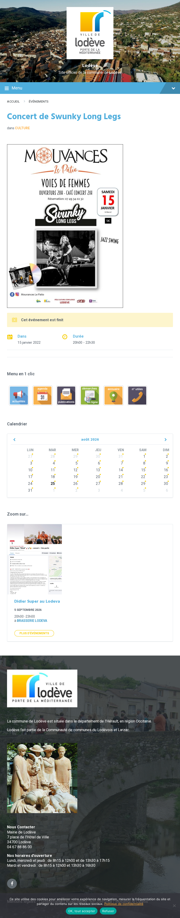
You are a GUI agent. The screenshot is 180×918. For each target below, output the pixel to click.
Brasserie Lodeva (32, 621)
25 (53, 483)
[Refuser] (174, 905)
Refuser (108, 911)
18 (53, 477)
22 (143, 477)
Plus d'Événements (34, 633)
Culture (22, 128)
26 (75, 483)
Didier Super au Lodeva (37, 601)
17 (30, 477)
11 (53, 470)
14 (121, 470)
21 (121, 477)
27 (30, 456)
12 (75, 470)
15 (143, 470)
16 (166, 470)
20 (98, 477)
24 (30, 483)
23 (166, 477)
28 (53, 456)
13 (98, 470)
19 (75, 477)
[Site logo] (90, 58)
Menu (17, 87)
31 (121, 456)
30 (98, 456)
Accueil (13, 101)
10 (30, 470)
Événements (39, 101)
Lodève (90, 66)
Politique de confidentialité (123, 904)
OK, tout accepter (81, 911)
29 (75, 456)
